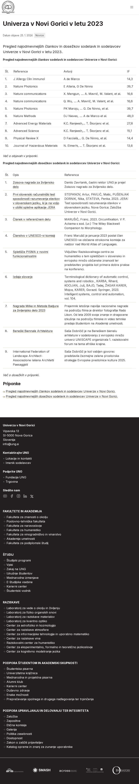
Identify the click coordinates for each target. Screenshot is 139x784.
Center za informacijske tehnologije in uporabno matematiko (48, 634)
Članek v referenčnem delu (31, 219)
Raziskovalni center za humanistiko (31, 643)
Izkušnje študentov (19, 573)
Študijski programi (19, 560)
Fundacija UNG (16, 477)
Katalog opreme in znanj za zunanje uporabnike (40, 747)
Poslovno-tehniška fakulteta (26, 521)
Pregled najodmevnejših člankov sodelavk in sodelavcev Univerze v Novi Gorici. (60, 391)
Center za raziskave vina (23, 638)
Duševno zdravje (18, 690)
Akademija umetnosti (21, 538)
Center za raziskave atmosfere (28, 630)
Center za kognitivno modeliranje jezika (33, 651)
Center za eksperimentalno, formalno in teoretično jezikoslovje (50, 647)
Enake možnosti (17, 695)
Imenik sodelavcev (18, 463)
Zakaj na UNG (16, 569)
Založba (12, 716)
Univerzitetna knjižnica (22, 673)
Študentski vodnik (19, 591)
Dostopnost (14, 738)
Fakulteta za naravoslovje (24, 525)
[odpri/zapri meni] (132, 7)
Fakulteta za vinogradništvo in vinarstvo (34, 534)
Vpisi (10, 565)
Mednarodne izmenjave (23, 578)
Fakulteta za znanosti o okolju (27, 517)
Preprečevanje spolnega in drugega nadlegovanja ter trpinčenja (50, 699)
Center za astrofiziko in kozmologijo (31, 625)
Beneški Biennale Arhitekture (33, 331)
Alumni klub (15, 682)
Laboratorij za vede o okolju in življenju (33, 608)
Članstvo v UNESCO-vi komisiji (34, 235)
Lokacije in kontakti (19, 458)
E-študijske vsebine (20, 582)
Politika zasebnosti (19, 734)
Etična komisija (16, 725)
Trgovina (12, 481)
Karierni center (17, 586)
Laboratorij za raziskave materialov (31, 617)
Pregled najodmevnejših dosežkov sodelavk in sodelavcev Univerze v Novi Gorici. (62, 396)
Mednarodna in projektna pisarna (29, 677)
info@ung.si (11, 444)
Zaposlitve (13, 721)
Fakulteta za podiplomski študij (27, 543)
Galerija (12, 729)
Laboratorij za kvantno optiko (27, 621)
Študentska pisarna (20, 669)
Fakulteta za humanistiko (24, 530)
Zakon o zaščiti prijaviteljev (25, 742)
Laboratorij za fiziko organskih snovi (31, 612)
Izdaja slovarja (22, 277)
